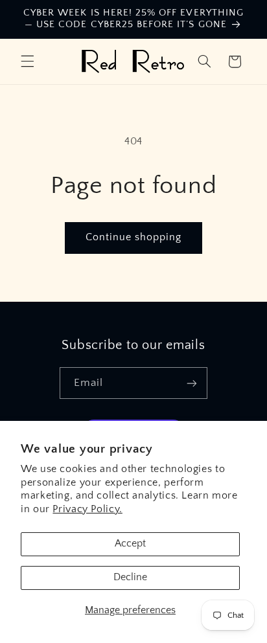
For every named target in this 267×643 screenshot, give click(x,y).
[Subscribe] (192, 383)
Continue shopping (134, 237)
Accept (130, 543)
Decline (130, 577)
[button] (27, 61)
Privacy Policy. (87, 509)
